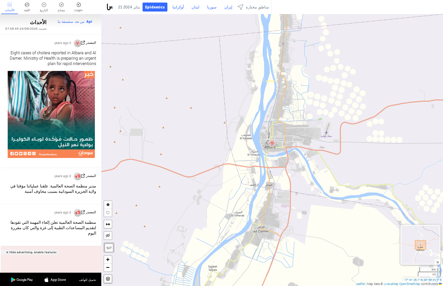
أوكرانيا (178, 7)
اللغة (27, 10)
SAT (109, 248)
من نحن (79, 22)
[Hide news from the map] (108, 235)
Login (79, 10)
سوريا (212, 7)
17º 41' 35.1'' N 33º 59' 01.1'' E (423, 280)
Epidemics (155, 7)
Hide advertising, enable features (32, 252)
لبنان (195, 7)
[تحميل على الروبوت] (22, 280)
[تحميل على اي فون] (56, 280)
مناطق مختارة (257, 7)
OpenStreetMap (409, 284)
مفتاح (61, 10)
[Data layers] (108, 279)
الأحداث (9, 10)
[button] (272, 143)
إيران (228, 7)
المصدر (91, 43)
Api (89, 22)
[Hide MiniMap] (437, 261)
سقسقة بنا (65, 22)
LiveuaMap (391, 284)
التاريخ (44, 10)
